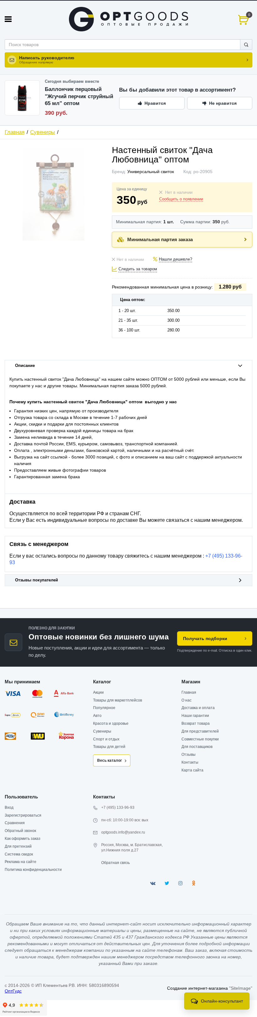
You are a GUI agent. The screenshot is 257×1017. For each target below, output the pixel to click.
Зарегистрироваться (23, 815)
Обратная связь (115, 863)
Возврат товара (195, 723)
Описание (25, 365)
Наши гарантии (195, 715)
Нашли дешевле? (175, 259)
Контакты (189, 762)
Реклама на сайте (20, 862)
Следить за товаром (137, 269)
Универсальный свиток (150, 171)
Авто (97, 715)
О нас (186, 700)
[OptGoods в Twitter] (167, 883)
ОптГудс (13, 990)
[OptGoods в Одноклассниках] (193, 883)
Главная (14, 132)
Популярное (104, 708)
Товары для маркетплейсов (117, 700)
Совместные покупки (200, 739)
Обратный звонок (20, 831)
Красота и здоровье (110, 723)
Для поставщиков (196, 746)
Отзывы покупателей (36, 580)
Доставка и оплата (198, 708)
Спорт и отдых (106, 739)
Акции (98, 692)
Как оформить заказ (22, 838)
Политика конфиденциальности (33, 869)
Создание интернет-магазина (197, 988)
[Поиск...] (246, 44)
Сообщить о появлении (181, 199)
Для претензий (18, 846)
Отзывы (188, 754)
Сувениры (42, 132)
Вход (9, 807)
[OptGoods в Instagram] (180, 883)
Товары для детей (109, 746)
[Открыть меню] (8, 19)
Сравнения (15, 823)
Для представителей (200, 731)
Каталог (102, 681)
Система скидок (19, 854)
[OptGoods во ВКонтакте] (152, 883)
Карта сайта (192, 770)
